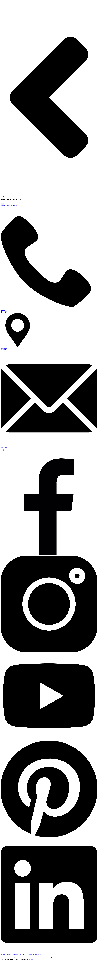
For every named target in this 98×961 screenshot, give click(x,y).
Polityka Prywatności (30, 959)
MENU (2, 204)
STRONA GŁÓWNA (5, 954)
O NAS (21, 954)
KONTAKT (35, 954)
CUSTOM (12, 954)
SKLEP (39, 954)
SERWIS (17, 954)
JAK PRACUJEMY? (27, 954)
